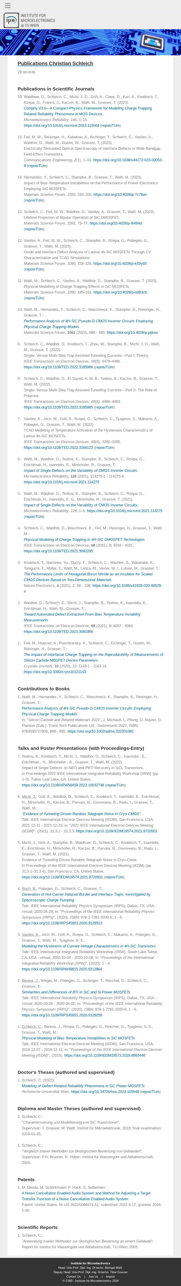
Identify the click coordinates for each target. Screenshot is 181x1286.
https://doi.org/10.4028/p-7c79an (120, 194)
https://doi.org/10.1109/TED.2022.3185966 (58, 367)
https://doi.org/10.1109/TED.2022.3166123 (58, 447)
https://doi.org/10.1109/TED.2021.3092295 (58, 551)
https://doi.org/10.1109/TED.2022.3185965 (58, 407)
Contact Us (73, 1276)
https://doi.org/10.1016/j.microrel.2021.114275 (61, 482)
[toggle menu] (90, 5)
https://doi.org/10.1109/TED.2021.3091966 (58, 632)
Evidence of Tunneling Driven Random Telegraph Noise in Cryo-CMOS (81, 814)
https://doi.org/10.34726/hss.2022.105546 (105, 1092)
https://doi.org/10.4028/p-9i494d (116, 223)
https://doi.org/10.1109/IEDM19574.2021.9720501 (116, 831)
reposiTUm (111, 125)
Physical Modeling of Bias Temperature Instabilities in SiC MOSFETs (78, 1038)
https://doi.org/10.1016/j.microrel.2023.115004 (61, 125)
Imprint (110, 1276)
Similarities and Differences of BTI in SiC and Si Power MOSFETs (76, 992)
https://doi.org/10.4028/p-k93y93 (120, 263)
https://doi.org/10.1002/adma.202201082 (101, 731)
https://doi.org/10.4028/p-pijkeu (132, 332)
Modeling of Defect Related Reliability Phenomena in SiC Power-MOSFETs (83, 1086)
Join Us (93, 1276)
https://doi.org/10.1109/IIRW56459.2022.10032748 (63, 785)
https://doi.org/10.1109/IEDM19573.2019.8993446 (104, 1055)
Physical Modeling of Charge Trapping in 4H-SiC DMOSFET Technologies (84, 539)
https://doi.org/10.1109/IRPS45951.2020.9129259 (62, 1015)
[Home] (31, 20)
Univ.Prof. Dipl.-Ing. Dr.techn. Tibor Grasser (100, 1272)
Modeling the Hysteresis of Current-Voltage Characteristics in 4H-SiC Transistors (89, 946)
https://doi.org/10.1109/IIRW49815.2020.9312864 (62, 969)
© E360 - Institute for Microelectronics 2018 (91, 1280)
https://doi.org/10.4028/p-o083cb (120, 292)
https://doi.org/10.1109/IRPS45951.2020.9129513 (62, 923)
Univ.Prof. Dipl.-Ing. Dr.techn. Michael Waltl (94, 1267)
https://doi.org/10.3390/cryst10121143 (55, 672)
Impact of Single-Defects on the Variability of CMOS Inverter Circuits (80, 470)
